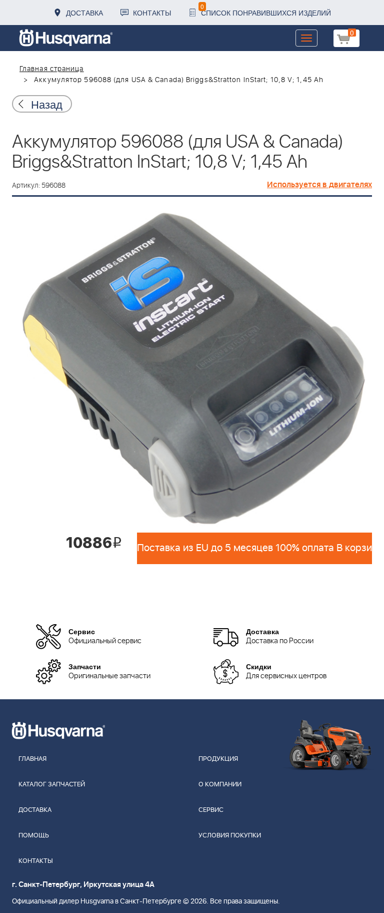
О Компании (220, 784)
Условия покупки (229, 835)
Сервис (211, 810)
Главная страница (52, 69)
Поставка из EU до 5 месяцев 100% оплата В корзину (254, 548)
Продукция (218, 759)
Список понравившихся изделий (265, 10)
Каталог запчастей (51, 784)
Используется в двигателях (319, 185)
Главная (32, 759)
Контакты (152, 13)
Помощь (33, 835)
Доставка (84, 13)
